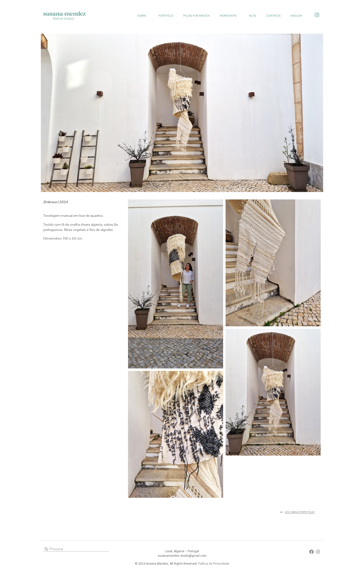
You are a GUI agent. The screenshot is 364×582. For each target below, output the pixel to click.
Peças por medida (196, 15)
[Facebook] (311, 551)
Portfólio (165, 15)
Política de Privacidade (213, 563)
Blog (252, 15)
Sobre (141, 15)
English (296, 15)
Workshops (228, 15)
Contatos (273, 15)
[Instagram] (317, 15)
